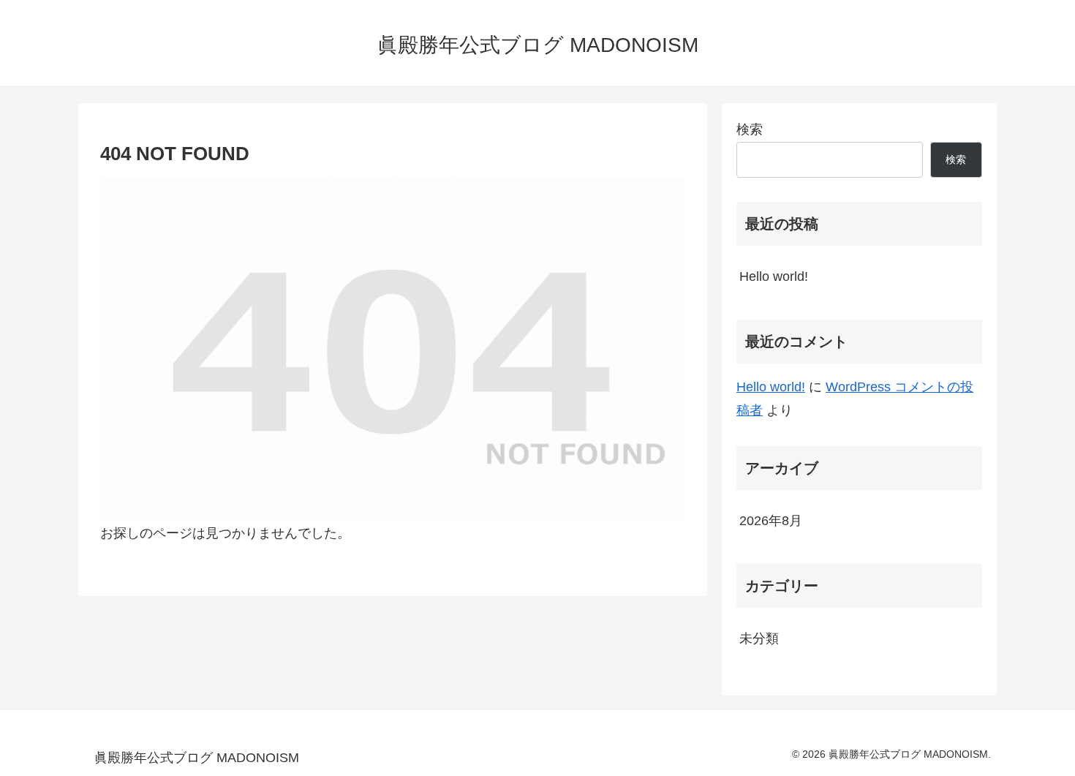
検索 (749, 129)
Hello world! (773, 276)
